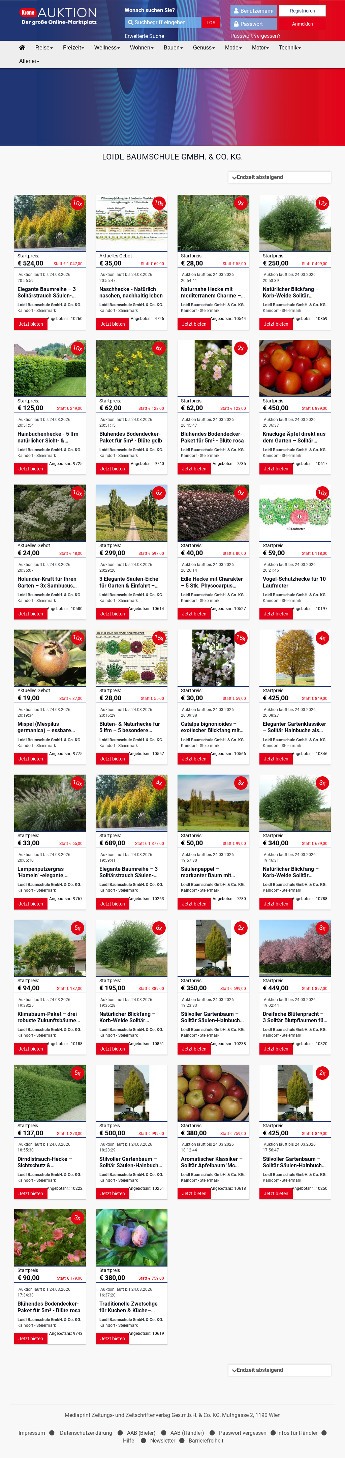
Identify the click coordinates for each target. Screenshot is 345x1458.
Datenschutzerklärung (86, 1433)
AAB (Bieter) (141, 1433)
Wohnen (140, 47)
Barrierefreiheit (206, 1440)
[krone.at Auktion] (53, 16)
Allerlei (27, 61)
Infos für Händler (297, 1433)
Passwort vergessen (242, 1433)
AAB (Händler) (187, 1433)
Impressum (32, 1433)
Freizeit (72, 47)
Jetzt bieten (31, 324)
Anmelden (302, 24)
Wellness (105, 47)
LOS (211, 22)
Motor (258, 47)
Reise (42, 47)
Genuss (202, 47)
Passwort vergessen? (255, 36)
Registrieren (302, 10)
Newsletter (162, 1440)
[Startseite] (22, 48)
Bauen (172, 47)
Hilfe (128, 1440)
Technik (288, 47)
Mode (232, 47)
